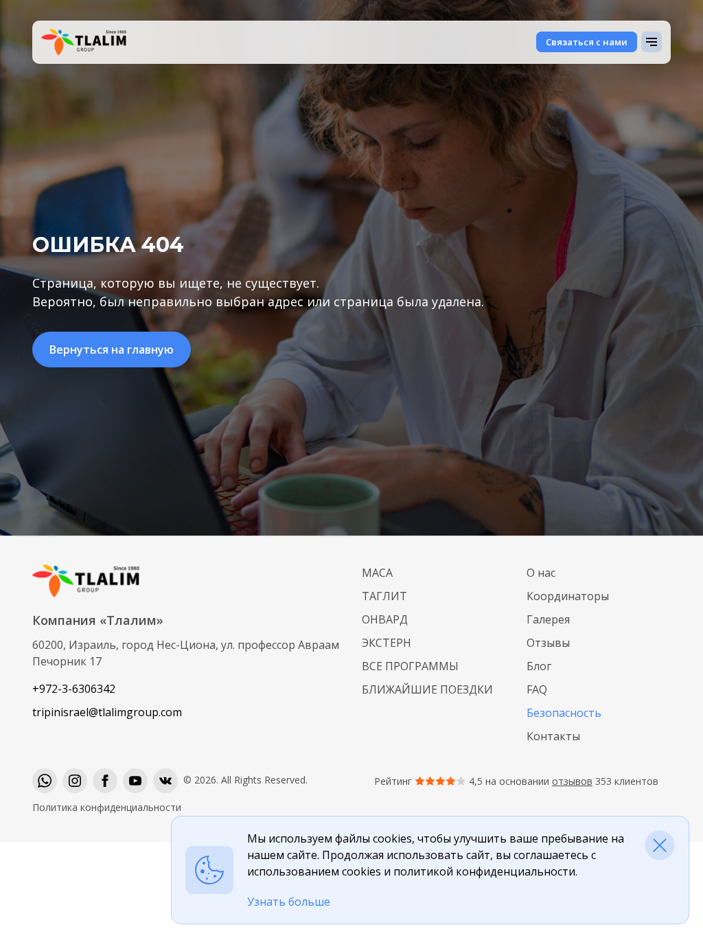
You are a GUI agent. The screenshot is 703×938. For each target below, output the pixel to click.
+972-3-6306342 (73, 688)
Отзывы (548, 642)
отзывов (572, 781)
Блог (539, 666)
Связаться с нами (586, 42)
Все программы (410, 666)
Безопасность (564, 712)
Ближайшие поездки (427, 689)
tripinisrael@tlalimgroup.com (107, 712)
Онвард (385, 619)
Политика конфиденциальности (106, 807)
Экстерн (386, 642)
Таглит (384, 596)
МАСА (377, 572)
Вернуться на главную (111, 349)
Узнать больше (288, 901)
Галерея (548, 619)
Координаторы (568, 596)
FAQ (537, 689)
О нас (541, 572)
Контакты (553, 736)
